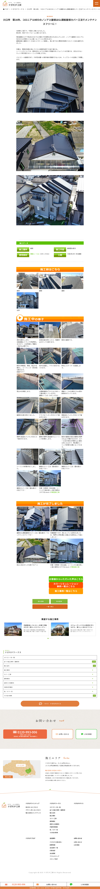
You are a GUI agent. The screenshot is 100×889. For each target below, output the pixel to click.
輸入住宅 (52, 813)
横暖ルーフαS (34, 254)
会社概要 (52, 853)
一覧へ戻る (50, 607)
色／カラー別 (54, 830)
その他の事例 (54, 832)
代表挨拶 (52, 850)
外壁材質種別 (54, 827)
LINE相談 (76, 845)
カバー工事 (53, 818)
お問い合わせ (78, 842)
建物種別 (52, 821)
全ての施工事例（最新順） (49, 661)
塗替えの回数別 (54, 824)
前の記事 (41, 601)
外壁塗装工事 (55, 492)
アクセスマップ (54, 856)
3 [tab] (51, 638)
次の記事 (59, 601)
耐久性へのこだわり (32, 807)
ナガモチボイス (78, 803)
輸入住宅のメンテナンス (33, 813)
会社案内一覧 (54, 848)
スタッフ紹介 (54, 859)
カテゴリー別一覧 (55, 807)
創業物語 (52, 845)
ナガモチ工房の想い (56, 842)
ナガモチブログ (30, 838)
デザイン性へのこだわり (33, 810)
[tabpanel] (26, 629)
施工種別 (52, 816)
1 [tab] (48, 638)
